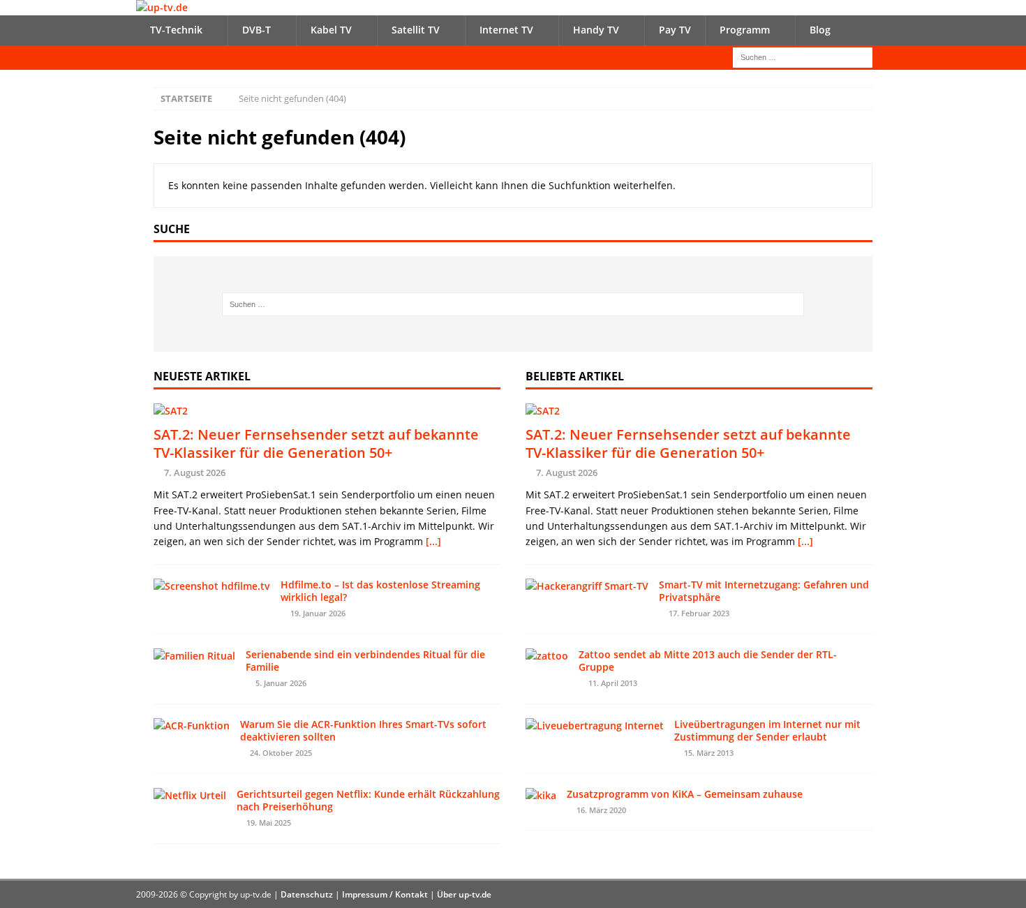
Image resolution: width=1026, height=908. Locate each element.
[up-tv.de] (162, 7)
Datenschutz (307, 894)
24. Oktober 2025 (281, 752)
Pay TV (675, 29)
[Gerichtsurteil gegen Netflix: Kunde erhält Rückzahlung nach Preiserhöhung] (190, 795)
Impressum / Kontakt (385, 894)
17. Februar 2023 (699, 613)
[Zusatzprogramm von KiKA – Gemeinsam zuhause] (541, 795)
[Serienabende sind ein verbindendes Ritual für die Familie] (194, 656)
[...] (433, 541)
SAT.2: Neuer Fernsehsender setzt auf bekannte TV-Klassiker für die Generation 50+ (316, 443)
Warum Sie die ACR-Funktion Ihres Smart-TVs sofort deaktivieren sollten (363, 730)
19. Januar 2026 (317, 613)
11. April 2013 (612, 683)
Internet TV (506, 29)
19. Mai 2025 (268, 822)
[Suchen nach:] (802, 56)
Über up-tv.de (464, 894)
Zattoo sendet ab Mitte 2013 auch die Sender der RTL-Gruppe (708, 660)
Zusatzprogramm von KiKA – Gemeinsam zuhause (685, 794)
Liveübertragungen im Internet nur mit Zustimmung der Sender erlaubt (767, 730)
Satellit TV (416, 29)
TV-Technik (176, 29)
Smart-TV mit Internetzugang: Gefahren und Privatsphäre (764, 591)
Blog (820, 29)
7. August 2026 (194, 472)
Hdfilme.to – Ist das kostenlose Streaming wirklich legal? (380, 591)
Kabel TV (331, 29)
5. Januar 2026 (280, 683)
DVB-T (256, 29)
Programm (745, 29)
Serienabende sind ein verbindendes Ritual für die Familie (365, 660)
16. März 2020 (601, 810)
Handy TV (596, 29)
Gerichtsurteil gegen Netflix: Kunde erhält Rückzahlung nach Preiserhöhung (368, 800)
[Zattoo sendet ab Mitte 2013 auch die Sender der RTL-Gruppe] (547, 656)
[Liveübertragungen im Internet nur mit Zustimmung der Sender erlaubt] (595, 726)
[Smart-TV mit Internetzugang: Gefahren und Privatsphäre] (587, 586)
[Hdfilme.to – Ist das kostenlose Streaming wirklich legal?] (212, 586)
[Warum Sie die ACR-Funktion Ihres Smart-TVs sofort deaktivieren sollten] (192, 726)
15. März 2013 (709, 752)
